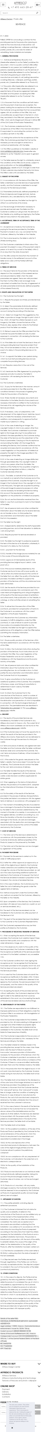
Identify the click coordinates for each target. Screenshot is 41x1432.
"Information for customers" (10, 708)
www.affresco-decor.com (10, 728)
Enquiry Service (20, 6)
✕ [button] (12, 1428)
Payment (6, 1389)
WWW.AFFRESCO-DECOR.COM (11, 151)
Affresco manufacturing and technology (19, 1378)
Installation (6, 1394)
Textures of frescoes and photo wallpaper (19, 1380)
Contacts (6, 1397)
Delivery (5, 1392)
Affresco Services (9, 1375)
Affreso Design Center (11, 1367)
